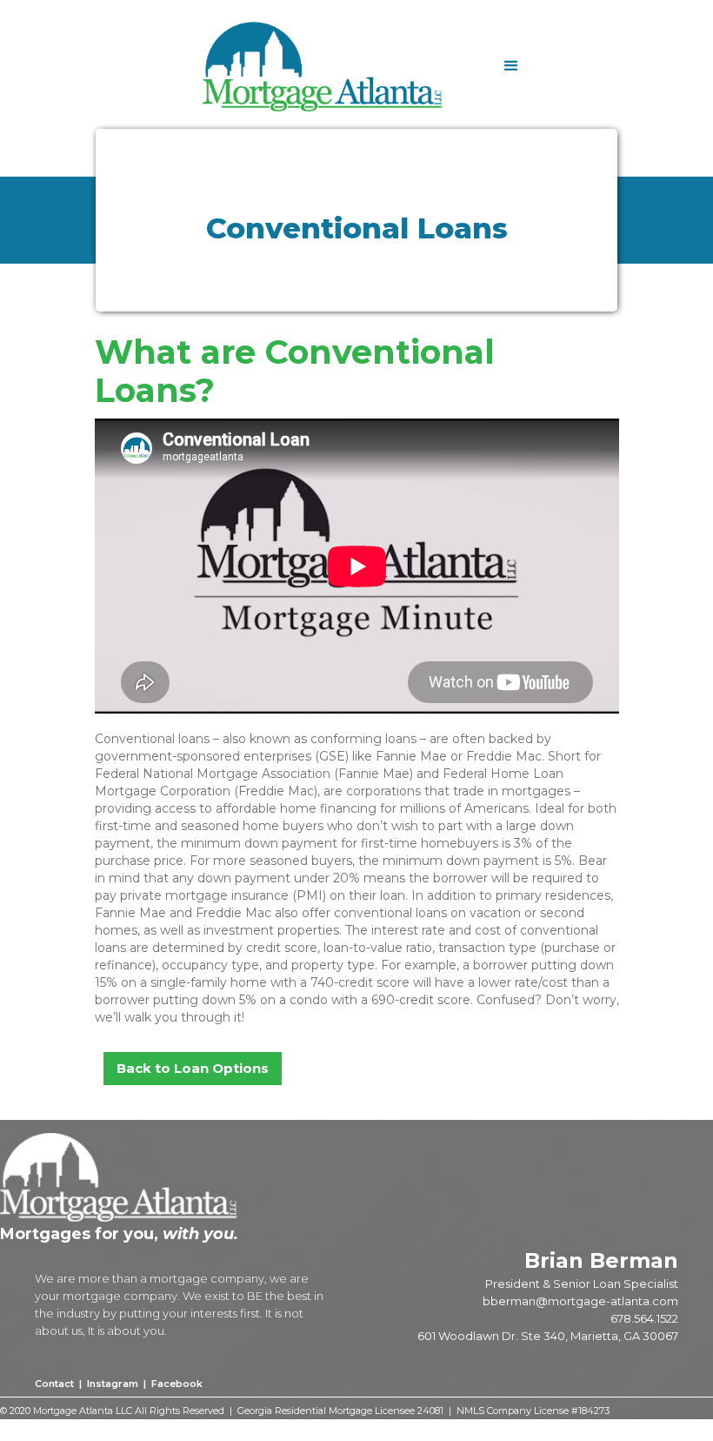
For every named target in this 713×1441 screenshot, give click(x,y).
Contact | (59, 1383)
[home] (344, 66)
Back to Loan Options (193, 1068)
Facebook (176, 1383)
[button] (511, 66)
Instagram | (116, 1383)
